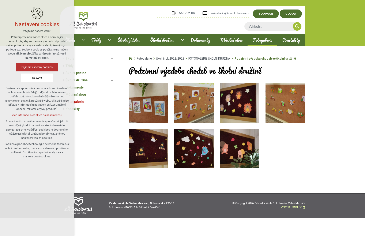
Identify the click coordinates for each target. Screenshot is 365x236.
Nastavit (37, 77)
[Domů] (131, 58)
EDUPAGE (266, 13)
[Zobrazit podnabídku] (83, 40)
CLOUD (290, 13)
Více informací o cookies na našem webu (37, 115)
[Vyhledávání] (270, 26)
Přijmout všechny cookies (37, 67)
